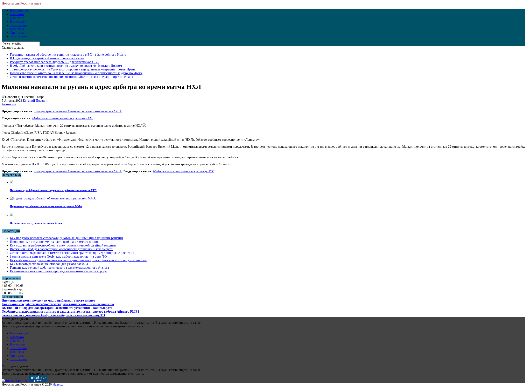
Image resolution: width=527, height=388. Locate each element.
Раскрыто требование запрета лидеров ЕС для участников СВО (54, 62)
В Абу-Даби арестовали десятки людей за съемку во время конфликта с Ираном (66, 65)
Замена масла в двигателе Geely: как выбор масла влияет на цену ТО (58, 256)
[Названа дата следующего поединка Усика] (11, 215)
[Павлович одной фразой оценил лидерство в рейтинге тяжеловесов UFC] (11, 182)
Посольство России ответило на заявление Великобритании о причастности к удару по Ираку (76, 73)
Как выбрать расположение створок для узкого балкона (49, 264)
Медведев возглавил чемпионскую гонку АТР (62, 118)
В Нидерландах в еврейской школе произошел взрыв (47, 58)
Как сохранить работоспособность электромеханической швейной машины (63, 245)
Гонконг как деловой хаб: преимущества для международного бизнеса (59, 267)
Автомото (17, 14)
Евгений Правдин (35, 100)
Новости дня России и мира (21, 3)
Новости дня (19, 10)
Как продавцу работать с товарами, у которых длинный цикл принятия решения (66, 238)
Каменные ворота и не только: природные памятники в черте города (58, 271)
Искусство (17, 21)
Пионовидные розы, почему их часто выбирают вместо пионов (54, 241)
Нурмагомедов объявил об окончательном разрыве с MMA (46, 206)
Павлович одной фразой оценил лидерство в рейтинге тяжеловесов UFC (53, 190)
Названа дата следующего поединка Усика (36, 223)
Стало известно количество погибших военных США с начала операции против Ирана (71, 76)
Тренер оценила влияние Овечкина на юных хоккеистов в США (78, 111)
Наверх (57, 384)
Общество (17, 18)
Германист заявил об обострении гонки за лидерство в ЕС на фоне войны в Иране (68, 54)
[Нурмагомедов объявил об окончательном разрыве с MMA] (53, 198)
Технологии (18, 25)
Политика (17, 29)
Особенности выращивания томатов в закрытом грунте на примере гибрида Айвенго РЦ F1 (75, 252)
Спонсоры (17, 32)
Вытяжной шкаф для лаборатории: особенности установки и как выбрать (61, 249)
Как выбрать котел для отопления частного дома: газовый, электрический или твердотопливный (78, 260)
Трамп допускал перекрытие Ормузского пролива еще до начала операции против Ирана (72, 69)
